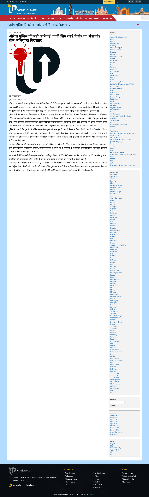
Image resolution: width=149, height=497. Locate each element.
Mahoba (113, 281)
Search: (113, 400)
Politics (112, 362)
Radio (59, 18)
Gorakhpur (114, 249)
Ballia (112, 211)
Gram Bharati (115, 75)
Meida (112, 356)
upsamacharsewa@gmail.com (23, 485)
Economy (113, 335)
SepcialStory (114, 373)
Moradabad (114, 294)
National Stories (116, 88)
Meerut (113, 290)
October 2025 (115, 434)
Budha (112, 189)
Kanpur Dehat (115, 271)
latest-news (114, 350)
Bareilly (112, 219)
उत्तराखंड (30, 18)
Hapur (112, 254)
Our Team (113, 92)
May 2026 (113, 421)
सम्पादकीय (113, 118)
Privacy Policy (115, 97)
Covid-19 (113, 58)
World (112, 390)
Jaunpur (113, 262)
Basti (112, 221)
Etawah (113, 241)
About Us (21, 18)
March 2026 (114, 426)
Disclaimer (114, 60)
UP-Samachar (115, 384)
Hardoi (112, 256)
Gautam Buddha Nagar (118, 245)
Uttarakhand (114, 388)
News (43, 18)
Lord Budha (114, 86)
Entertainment (115, 71)
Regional (113, 105)
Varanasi (113, 333)
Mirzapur (113, 292)
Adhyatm (113, 174)
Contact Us (107, 18)
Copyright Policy (116, 56)
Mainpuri (113, 283)
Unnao (112, 330)
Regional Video (115, 108)
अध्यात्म (112, 146)
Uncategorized (115, 380)
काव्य (111, 150)
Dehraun (113, 234)
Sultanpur (113, 328)
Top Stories (114, 131)
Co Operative (115, 114)
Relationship (114, 110)
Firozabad (113, 243)
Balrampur (114, 213)
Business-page (115, 191)
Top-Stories (114, 375)
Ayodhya (113, 204)
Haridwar (113, 258)
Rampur (113, 307)
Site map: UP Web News (118, 125)
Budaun (113, 228)
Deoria (112, 236)
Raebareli (113, 305)
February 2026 (115, 428)
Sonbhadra (114, 326)
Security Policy (115, 120)
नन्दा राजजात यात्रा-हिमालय (118, 152)
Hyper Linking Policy (117, 82)
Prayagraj (113, 303)
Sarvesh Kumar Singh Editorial (120, 116)
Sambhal (113, 313)
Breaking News (115, 50)
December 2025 (116, 432)
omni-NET (92, 494)
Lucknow (113, 277)
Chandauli (113, 232)
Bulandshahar (115, 230)
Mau (111, 288)
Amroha (113, 200)
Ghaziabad (114, 247)
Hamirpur (113, 251)
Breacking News (116, 185)
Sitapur (112, 324)
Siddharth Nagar (116, 322)
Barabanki (113, 217)
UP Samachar (115, 137)
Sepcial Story (114, 122)
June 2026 (113, 419)
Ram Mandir (68, 18)
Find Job (113, 73)
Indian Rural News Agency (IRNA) (122, 84)
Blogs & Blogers (116, 48)
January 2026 (114, 430)
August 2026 (114, 415)
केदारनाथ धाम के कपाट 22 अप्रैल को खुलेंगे (122, 165)
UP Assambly (114, 382)
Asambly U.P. (114, 43)
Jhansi (112, 264)
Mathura (113, 286)
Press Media (114, 95)
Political (113, 348)
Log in (112, 443)
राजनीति (112, 159)
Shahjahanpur (115, 318)
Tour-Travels (114, 377)
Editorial (78, 18)
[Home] (117, 2)
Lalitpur (113, 275)
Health (112, 78)
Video (112, 144)
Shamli (112, 320)
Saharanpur (114, 311)
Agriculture (114, 177)
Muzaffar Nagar (116, 296)
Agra (112, 196)
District (51, 18)
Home (12, 18)
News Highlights (116, 360)
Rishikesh (113, 309)
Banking (113, 45)
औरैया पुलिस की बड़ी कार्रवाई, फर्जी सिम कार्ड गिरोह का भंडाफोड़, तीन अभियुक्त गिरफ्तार (55, 38)
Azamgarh (113, 207)
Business (88, 18)
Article (112, 39)
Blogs (112, 183)
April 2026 (113, 424)
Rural (112, 112)
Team (112, 129)
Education (113, 69)
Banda (112, 215)
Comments (115, 448)
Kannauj (113, 266)
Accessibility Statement (118, 37)
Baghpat (113, 209)
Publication (114, 99)
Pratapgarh (114, 301)
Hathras (113, 260)
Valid (114, 450)
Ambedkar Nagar (116, 198)
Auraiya (113, 202)
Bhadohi (113, 224)
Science (113, 371)
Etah (112, 239)
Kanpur (112, 268)
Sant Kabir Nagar (116, 315)
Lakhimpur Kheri (116, 273)
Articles (97, 18)
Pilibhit (112, 298)
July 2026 (113, 417)
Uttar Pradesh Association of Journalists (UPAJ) (120, 140)
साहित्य (112, 163)
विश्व (36, 18)
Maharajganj (114, 279)
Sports (112, 127)
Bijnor (112, 226)
